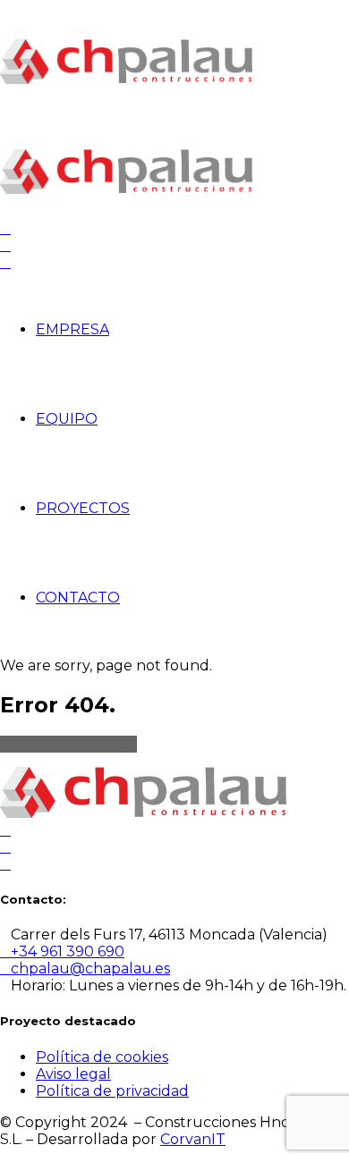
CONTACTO (78, 597)
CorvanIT (193, 1139)
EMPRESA (72, 329)
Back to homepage (68, 744)
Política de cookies (102, 1056)
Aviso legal (73, 1073)
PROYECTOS (83, 508)
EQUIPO (67, 418)
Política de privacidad (112, 1090)
